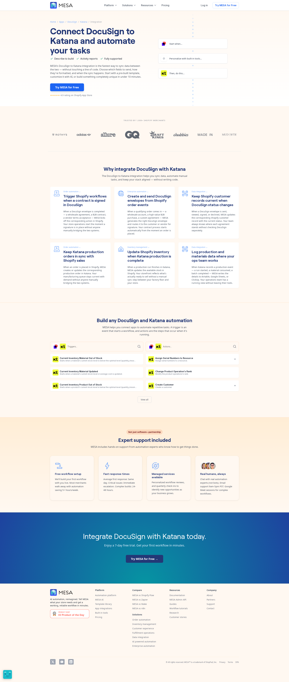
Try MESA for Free (225, 5)
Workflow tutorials (178, 608)
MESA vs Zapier (140, 599)
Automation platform (105, 595)
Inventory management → (138, 247)
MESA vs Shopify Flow (143, 595)
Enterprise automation (143, 645)
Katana (83, 21)
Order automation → (72, 191)
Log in (204, 5)
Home (53, 21)
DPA (237, 662)
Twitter (53, 662)
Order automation (141, 619)
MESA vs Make (139, 604)
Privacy (222, 662)
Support (211, 604)
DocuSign (72, 21)
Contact (210, 608)
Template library (103, 604)
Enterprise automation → (138, 191)
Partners (211, 599)
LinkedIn (71, 662)
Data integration (140, 637)
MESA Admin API (177, 599)
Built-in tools (101, 612)
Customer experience (143, 628)
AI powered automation (144, 641)
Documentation (177, 595)
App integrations (103, 608)
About (210, 595)
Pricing (98, 617)
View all (144, 399)
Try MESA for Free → (144, 559)
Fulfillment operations (143, 632)
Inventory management (144, 624)
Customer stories (178, 617)
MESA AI (99, 599)
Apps (61, 21)
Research (174, 612)
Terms (230, 662)
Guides (173, 604)
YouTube (62, 662)
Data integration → (200, 191)
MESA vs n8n (138, 608)
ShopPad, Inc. (211, 662)
